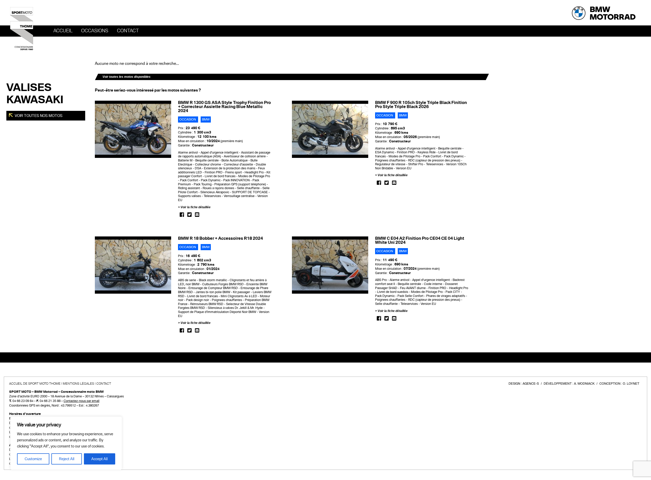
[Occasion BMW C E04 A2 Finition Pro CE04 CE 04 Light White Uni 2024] (330, 265)
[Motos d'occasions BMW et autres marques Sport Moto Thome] (21, 28)
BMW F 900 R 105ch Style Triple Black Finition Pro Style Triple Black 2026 (421, 104)
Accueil (62, 30)
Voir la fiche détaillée (196, 207)
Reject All (66, 459)
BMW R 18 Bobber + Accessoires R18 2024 (220, 238)
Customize (33, 459)
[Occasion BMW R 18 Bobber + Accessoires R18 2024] (133, 265)
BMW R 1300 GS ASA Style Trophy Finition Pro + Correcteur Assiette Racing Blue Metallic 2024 (224, 106)
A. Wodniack (584, 383)
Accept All (99, 459)
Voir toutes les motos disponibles (126, 77)
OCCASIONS (94, 30)
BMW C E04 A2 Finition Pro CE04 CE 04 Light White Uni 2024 (419, 240)
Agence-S (531, 383)
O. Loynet (631, 383)
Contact (128, 30)
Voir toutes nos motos (38, 116)
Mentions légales (78, 383)
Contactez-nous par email (81, 401)
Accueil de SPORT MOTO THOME (35, 383)
